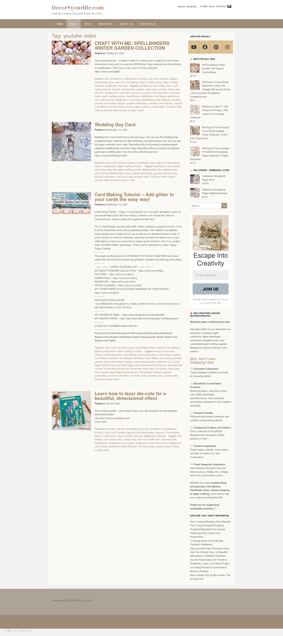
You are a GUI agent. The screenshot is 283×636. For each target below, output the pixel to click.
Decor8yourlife (160, 92)
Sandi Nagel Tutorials (150, 372)
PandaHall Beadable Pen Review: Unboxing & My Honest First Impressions (208, 532)
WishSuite (105, 24)
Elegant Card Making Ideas (141, 162)
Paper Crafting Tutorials (129, 166)
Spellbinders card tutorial (128, 99)
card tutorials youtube (132, 89)
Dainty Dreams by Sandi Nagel (118, 365)
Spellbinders (132, 96)
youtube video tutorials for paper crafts (124, 110)
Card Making (144, 85)
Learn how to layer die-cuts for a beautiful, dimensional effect (130, 395)
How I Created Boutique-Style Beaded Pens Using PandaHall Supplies (210, 523)
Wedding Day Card (115, 124)
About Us (126, 24)
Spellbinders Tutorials (116, 85)
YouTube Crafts (116, 106)
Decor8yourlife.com (78, 7)
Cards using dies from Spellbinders (142, 439)
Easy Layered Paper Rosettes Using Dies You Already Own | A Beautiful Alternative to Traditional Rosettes (209, 552)
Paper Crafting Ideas (150, 82)
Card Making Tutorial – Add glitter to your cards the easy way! (134, 196)
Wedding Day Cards (119, 173)
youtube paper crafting (137, 106)
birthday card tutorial (163, 351)
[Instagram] (227, 47)
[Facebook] (205, 47)
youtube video (157, 106)
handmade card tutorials (116, 368)
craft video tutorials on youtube (135, 92)
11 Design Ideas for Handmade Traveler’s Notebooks (206, 542)
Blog (73, 24)
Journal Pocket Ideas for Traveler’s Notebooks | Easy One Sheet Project (209, 561)
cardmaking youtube (155, 89)
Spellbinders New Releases (156, 99)
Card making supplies (169, 354)
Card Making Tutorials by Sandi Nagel (138, 358)
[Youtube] (193, 47)
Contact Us (148, 24)
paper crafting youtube (113, 96)
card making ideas (162, 85)
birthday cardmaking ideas (108, 354)
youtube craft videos (105, 176)
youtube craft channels (161, 103)
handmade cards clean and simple (148, 368)
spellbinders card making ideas (151, 443)
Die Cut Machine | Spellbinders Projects (125, 78)
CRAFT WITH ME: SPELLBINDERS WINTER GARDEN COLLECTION (132, 45)
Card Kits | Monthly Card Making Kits (124, 428)
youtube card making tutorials (110, 103)
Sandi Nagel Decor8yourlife (123, 372)
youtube (176, 99)
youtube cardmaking (137, 103)
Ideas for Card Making (127, 82)
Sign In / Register (187, 6)
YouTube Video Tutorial (162, 176)
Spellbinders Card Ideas (153, 96)
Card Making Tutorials (106, 358)
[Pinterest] (216, 47)
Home (59, 24)
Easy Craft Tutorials (158, 78)
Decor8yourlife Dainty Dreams (150, 365)
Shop (87, 24)
